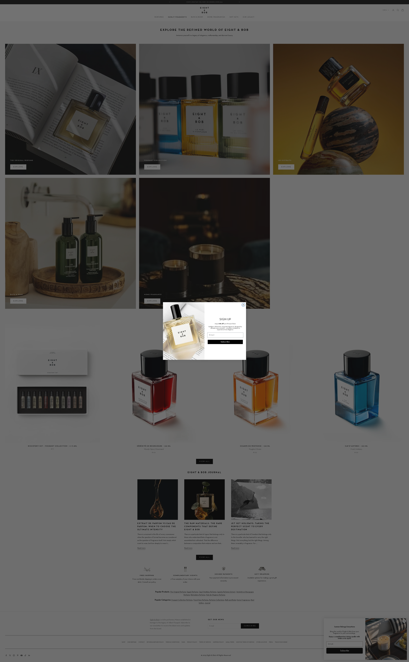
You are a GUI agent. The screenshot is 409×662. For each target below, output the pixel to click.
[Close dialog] (243, 304)
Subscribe (225, 342)
